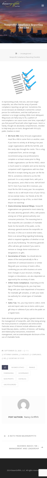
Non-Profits (9, 379)
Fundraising (9, 373)
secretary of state (16, 358)
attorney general (11, 354)
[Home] (16, 53)
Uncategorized (10, 384)
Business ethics (18, 367)
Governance (23, 373)
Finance (32, 367)
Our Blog (22, 379)
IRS (5, 358)
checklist (25, 354)
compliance (36, 354)
